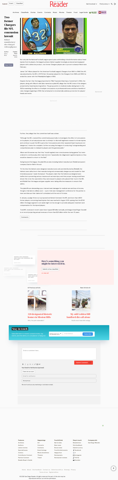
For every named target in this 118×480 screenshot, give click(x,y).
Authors (21, 445)
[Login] (115, 4)
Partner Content (23, 457)
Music (55, 12)
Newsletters (77, 443)
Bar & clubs (58, 443)
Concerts (41, 445)
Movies (61, 12)
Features (21, 440)
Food (75, 12)
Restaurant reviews (60, 457)
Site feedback (77, 445)
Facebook (77, 450)
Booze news (58, 448)
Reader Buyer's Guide (25, 460)
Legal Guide (83, 12)
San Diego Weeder (94, 443)
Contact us (46, 470)
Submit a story (78, 448)
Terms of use (43, 472)
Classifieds (24, 12)
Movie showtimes (43, 452)
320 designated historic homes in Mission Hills (40, 316)
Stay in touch (77, 440)
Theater (69, 12)
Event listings (42, 450)
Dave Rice (5, 54)
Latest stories (22, 448)
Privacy (73, 470)
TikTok (76, 457)
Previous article (34, 288)
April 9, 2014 (15, 56)
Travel (40, 457)
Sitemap (67, 470)
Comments (24, 217)
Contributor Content (25, 455)
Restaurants (58, 455)
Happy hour (58, 452)
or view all (45, 273)
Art (39, 443)
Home (24, 470)
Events (40, 12)
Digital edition (53, 472)
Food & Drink (58, 440)
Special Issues (23, 450)
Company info (92, 440)
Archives (16, 12)
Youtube (77, 460)
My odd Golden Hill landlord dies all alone (78, 316)
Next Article (84, 288)
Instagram (77, 455)
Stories (33, 12)
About (29, 470)
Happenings (41, 440)
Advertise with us (57, 470)
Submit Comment (82, 363)
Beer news (57, 445)
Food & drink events (61, 450)
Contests (47, 12)
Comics (20, 452)
